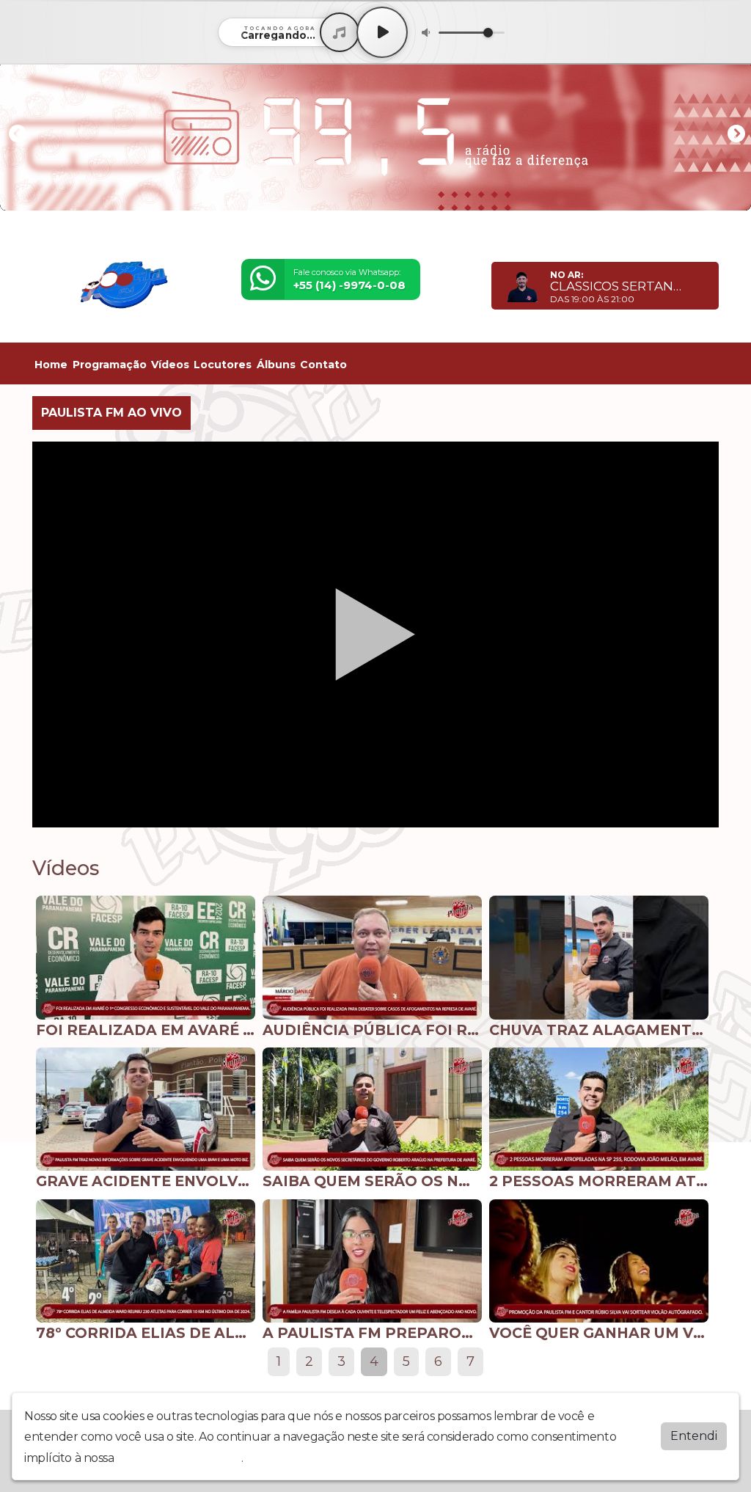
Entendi (693, 1436)
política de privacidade (179, 1458)
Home (50, 364)
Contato (323, 364)
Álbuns (276, 364)
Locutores (223, 364)
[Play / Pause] (382, 32)
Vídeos (170, 364)
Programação (110, 364)
